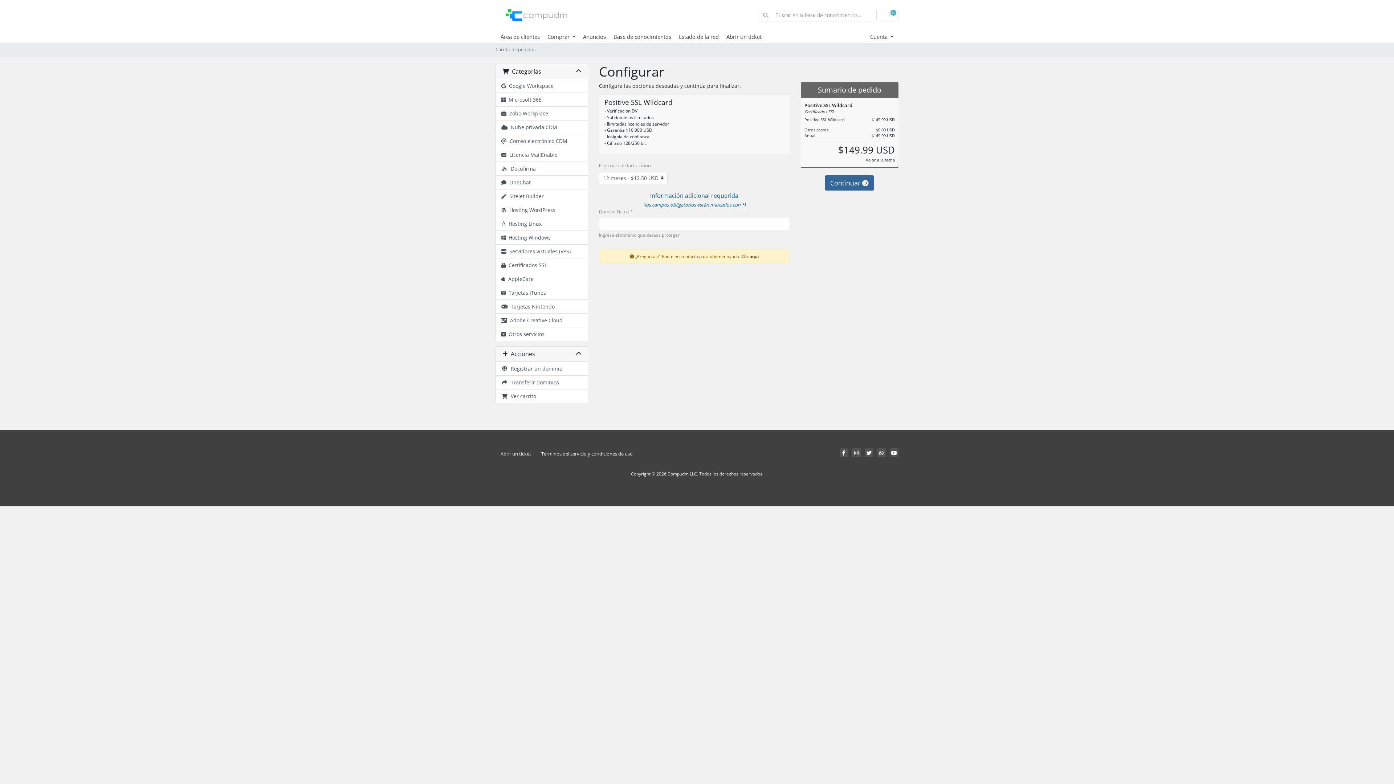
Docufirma (522, 168)
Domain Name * (616, 211)
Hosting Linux (524, 223)
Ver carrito (522, 396)
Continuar (846, 183)
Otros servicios (525, 334)
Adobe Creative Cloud (535, 320)
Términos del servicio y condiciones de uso (587, 454)
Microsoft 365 (524, 99)
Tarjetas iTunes (526, 292)
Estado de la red (699, 36)
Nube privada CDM (532, 127)
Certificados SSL (526, 265)
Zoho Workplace (527, 113)
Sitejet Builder (525, 196)
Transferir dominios (533, 382)
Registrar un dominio (535, 368)
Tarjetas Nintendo (531, 306)
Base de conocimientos (642, 36)
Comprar (559, 36)
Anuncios (594, 36)
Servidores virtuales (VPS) (538, 251)
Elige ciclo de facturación (625, 165)
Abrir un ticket (744, 36)
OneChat (518, 182)
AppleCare (519, 278)
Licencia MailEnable (532, 154)
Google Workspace (530, 85)
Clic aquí (750, 256)
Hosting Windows (528, 237)
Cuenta (879, 36)
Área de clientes (520, 36)
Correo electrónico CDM (537, 141)
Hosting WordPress (530, 210)
